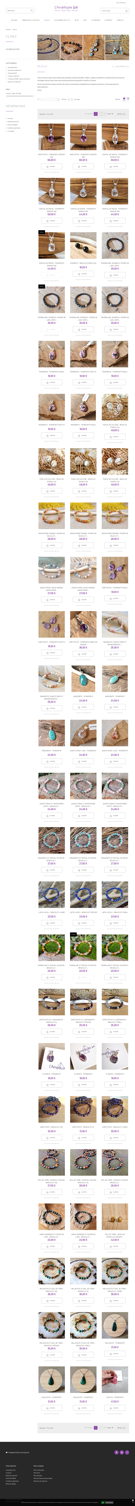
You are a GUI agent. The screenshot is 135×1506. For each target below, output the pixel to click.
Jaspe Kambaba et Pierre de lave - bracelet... (51, 1235)
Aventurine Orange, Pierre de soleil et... (51, 534)
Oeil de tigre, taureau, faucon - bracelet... (115, 1181)
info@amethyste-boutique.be (18, 1452)
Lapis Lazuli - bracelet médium (83, 912)
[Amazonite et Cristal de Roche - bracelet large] (51, 840)
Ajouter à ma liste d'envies (51, 172)
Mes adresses (38, 1475)
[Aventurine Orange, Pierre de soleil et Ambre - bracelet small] (115, 515)
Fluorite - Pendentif (52, 1074)
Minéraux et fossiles (31, 20)
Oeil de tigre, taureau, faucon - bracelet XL (83, 1181)
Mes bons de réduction (40, 1481)
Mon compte (39, 1466)
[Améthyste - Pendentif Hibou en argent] (83, 624)
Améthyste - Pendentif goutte (51, 642)
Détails (39, 90)
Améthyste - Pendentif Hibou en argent (83, 643)
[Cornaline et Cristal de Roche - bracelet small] (115, 947)
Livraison (10, 118)
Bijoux (47, 20)
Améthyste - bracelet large (115, 1127)
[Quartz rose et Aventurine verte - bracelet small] (115, 786)
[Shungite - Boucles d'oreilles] (83, 245)
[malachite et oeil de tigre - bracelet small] (83, 1325)
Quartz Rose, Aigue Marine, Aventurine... (51, 589)
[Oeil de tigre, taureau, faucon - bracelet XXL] (51, 1162)
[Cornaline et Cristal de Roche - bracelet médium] (83, 947)
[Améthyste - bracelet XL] (83, 1109)
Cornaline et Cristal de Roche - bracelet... (51, 966)
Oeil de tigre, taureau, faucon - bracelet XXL (51, 1181)
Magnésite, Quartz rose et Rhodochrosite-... (115, 643)
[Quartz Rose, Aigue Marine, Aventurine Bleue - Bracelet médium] (51, 570)
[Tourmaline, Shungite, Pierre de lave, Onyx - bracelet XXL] (115, 245)
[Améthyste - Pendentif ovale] (115, 570)
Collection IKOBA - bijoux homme (19, 79)
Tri (38, 99)
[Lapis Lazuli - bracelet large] (51, 894)
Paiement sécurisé (13, 121)
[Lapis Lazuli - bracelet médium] (83, 894)
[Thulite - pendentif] (115, 1379)
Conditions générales (13, 128)
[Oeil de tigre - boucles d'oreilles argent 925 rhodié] (115, 1216)
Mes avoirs (37, 1473)
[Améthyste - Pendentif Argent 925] (51, 137)
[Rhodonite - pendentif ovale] (51, 354)
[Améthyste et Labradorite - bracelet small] (115, 1002)
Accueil (14, 20)
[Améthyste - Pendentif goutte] (51, 624)
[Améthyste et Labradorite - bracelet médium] (83, 1002)
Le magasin (95, 20)
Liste (128, 100)
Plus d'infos (109, 1502)
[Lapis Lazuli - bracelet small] (115, 894)
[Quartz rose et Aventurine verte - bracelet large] (51, 786)
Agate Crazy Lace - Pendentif (83, 751)
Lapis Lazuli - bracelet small (115, 912)
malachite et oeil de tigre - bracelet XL (83, 1290)
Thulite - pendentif (115, 1397)
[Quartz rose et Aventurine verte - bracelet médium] (83, 786)
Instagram (122, 1452)
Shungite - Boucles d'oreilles (83, 263)
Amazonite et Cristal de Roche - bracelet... (51, 859)
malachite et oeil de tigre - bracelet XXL (52, 1290)
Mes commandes (39, 1470)
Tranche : (8, 93)
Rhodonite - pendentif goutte (83, 372)
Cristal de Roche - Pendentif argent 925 (115, 155)
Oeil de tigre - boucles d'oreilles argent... (115, 1235)
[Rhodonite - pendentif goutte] (83, 354)
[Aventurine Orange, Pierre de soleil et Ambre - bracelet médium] (83, 515)
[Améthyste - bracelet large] (115, 1109)
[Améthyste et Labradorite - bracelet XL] (51, 1002)
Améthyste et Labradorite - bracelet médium (83, 1021)
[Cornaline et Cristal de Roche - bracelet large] (51, 947)
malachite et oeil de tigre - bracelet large (115, 1290)
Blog (77, 20)
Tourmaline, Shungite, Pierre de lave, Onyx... (115, 264)
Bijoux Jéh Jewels (14, 82)
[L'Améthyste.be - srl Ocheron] (67, 7)
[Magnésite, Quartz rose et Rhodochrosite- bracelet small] (51, 678)
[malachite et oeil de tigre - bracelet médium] (51, 1325)
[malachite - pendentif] (115, 1325)
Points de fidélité (12, 125)
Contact (120, 20)
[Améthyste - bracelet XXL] (51, 1109)
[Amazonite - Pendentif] (83, 678)
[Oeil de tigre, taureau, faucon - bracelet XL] (83, 1162)
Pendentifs (12, 73)
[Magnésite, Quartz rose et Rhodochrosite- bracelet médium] (115, 624)
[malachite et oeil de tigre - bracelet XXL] (51, 1271)
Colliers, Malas (13, 76)
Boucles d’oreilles (14, 70)
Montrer (64, 99)
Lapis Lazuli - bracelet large (51, 912)
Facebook (116, 1452)
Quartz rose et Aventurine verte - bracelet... (52, 805)
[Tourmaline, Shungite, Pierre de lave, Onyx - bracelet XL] (51, 300)
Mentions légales (11, 1484)
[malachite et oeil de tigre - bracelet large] (115, 1271)
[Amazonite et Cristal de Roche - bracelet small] (83, 840)
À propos (108, 20)
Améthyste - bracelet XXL (51, 1127)
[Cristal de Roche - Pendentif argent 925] (115, 137)
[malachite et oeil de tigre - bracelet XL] (83, 1271)
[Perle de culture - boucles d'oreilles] (115, 407)
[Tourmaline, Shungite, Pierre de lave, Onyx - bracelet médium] (115, 300)
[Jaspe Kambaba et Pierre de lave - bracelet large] (51, 1216)
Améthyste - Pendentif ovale (115, 588)
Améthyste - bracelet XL (83, 1127)
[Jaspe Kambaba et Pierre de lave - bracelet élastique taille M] (83, 1216)
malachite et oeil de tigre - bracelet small (83, 1344)
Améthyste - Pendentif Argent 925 (51, 155)
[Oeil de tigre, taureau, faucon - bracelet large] (115, 1162)
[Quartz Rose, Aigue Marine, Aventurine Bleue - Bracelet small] (83, 570)
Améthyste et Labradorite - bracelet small (115, 1021)
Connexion (122, 3)
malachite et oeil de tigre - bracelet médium (52, 1344)
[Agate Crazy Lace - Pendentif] (83, 733)
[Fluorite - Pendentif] (51, 1056)
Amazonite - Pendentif (83, 696)
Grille (124, 100)
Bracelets (12, 67)
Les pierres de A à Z (62, 20)
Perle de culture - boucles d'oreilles (115, 426)
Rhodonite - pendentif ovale (51, 372)
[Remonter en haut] (127, 1452)
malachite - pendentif (115, 1343)
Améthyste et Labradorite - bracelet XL (51, 1021)
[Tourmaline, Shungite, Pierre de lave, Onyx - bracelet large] (83, 300)
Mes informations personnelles (43, 1478)
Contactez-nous (11, 1470)
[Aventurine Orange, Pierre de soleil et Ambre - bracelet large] (51, 515)
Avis (85, 20)
